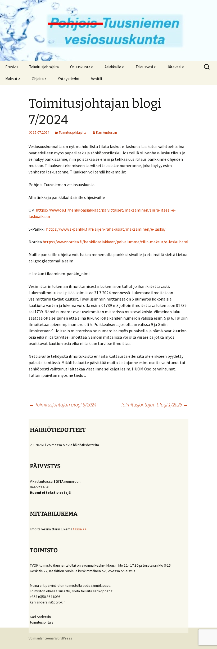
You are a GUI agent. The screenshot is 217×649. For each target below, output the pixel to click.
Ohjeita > (39, 78)
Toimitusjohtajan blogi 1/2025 (154, 404)
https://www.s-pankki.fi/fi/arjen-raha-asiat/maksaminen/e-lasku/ (106, 229)
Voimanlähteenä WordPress (50, 638)
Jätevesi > (175, 66)
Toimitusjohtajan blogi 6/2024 (62, 404)
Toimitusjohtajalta (44, 66)
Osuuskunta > (81, 66)
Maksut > (12, 78)
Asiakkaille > (114, 66)
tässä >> (80, 529)
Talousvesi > (145, 66)
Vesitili (96, 78)
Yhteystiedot (69, 78)
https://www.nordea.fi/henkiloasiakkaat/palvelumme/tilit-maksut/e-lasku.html (115, 241)
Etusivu (11, 66)
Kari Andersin (106, 132)
